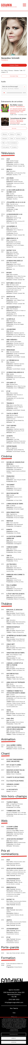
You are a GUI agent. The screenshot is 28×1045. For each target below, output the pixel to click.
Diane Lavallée (21, 110)
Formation (14, 147)
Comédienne (4, 60)
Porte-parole (5, 147)
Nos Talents (14, 1008)
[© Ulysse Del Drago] (14, 36)
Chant (11, 138)
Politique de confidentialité (14, 1029)
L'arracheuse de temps (18, 118)
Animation (4, 138)
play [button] (4, 92)
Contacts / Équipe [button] (14, 65)
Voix (14, 1013)
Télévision (4, 134)
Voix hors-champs (20, 138)
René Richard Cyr (20, 106)
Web (3, 142)
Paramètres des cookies (14, 1034)
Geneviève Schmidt (17, 108)
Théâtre (18, 134)
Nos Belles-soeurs (16, 105)
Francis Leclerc (19, 120)
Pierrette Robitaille (14, 111)
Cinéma (12, 134)
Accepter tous (13, 1042)
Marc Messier (20, 121)
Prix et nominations (12, 142)
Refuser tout (13, 1038)
